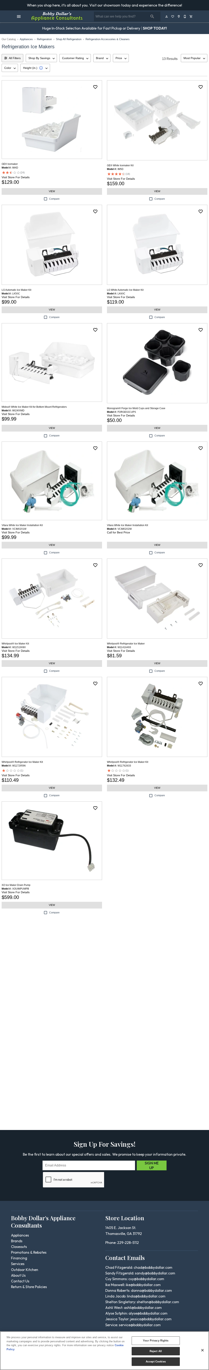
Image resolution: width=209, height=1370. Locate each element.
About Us (18, 1275)
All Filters (15, 58)
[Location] (179, 16)
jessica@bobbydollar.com (150, 1319)
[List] (173, 16)
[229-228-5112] (185, 16)
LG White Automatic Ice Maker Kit (125, 290)
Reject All (156, 1351)
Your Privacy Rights (155, 1340)
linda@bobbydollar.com (146, 1296)
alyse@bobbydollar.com (148, 1313)
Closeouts (19, 1246)
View (52, 191)
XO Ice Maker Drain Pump (16, 885)
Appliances (26, 39)
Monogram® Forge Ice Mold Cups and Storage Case (136, 408)
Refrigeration (44, 39)
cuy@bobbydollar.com (146, 1278)
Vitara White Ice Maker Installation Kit (22, 525)
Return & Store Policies (29, 1286)
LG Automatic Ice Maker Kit (16, 290)
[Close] (202, 1350)
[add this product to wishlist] (95, 87)
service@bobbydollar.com (140, 1325)
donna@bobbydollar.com (151, 1290)
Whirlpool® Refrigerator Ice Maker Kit (22, 762)
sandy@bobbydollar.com (155, 1273)
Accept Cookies (156, 1361)
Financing (19, 1258)
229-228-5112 (128, 1242)
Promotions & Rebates (29, 1252)
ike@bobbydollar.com (143, 1284)
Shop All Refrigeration (68, 39)
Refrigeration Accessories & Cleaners (108, 39)
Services (17, 1263)
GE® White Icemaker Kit (120, 165)
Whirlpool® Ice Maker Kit (15, 643)
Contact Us (20, 1281)
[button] (18, 16)
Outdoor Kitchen (24, 1269)
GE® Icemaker (10, 164)
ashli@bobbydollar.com (143, 1307)
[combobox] (41, 58)
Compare (54, 198)
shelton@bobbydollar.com (158, 1302)
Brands (16, 1241)
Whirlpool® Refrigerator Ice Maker (126, 643)
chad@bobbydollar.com (153, 1267)
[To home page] (57, 16)
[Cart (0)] (191, 16)
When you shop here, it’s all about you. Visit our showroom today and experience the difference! (104, 5)
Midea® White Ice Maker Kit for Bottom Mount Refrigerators (34, 406)
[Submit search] (152, 16)
